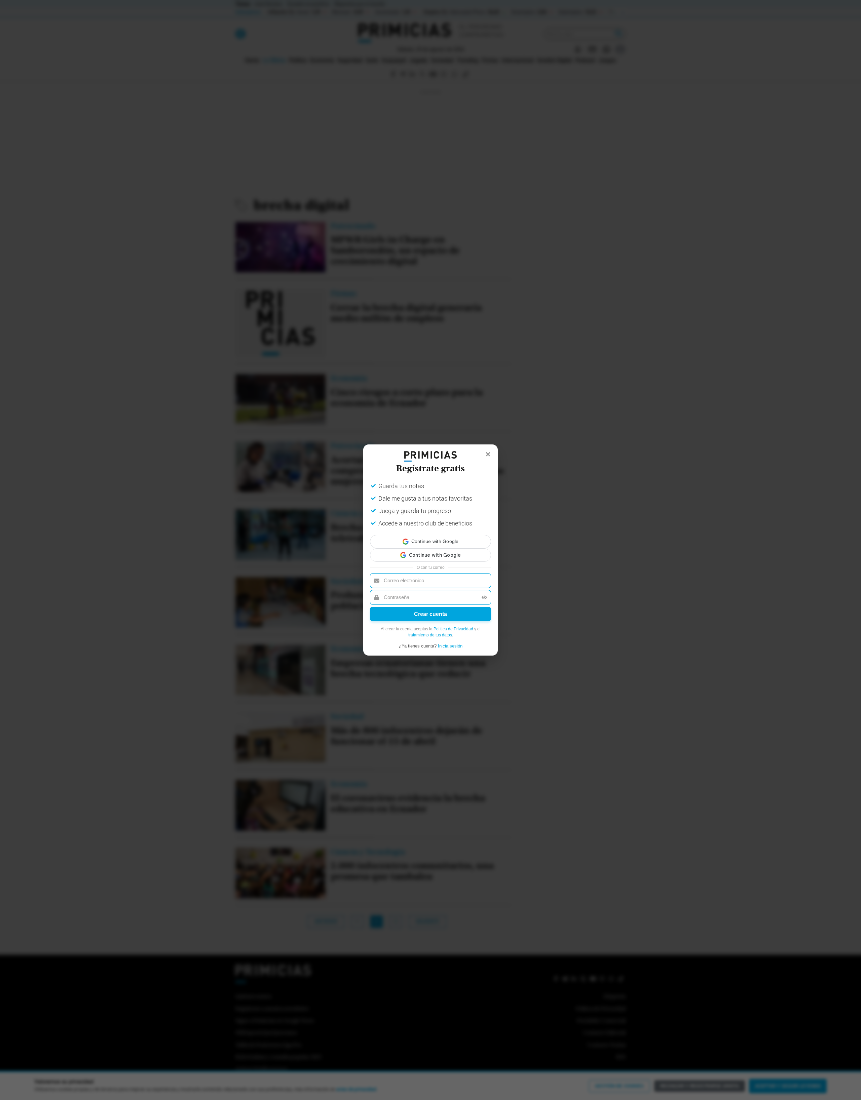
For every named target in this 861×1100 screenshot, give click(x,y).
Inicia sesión (450, 639)
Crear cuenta (430, 608)
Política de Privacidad (453, 623)
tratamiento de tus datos (430, 629)
